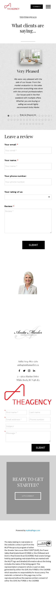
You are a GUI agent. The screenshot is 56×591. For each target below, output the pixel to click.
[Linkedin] (35, 371)
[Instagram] (30, 371)
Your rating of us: (13, 191)
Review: (8, 206)
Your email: (10, 144)
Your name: (10, 160)
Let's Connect (28, 496)
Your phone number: (15, 176)
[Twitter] (25, 371)
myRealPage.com (33, 530)
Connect (37, 7)
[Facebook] (20, 371)
